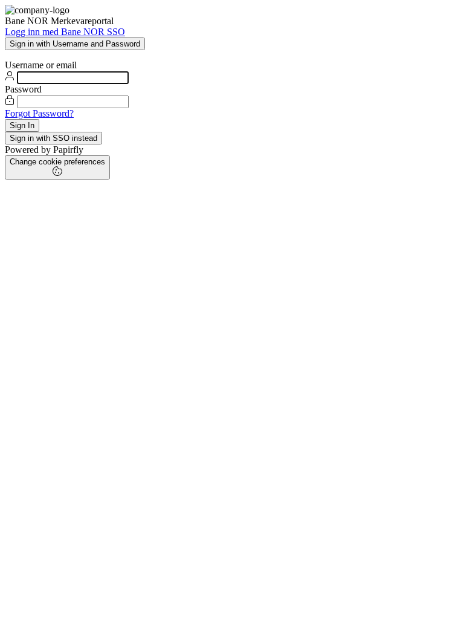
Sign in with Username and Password (75, 43)
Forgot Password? (39, 113)
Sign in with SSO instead (53, 138)
